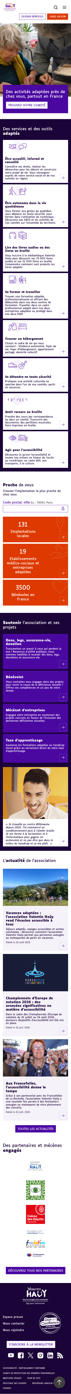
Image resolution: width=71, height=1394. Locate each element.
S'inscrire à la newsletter (31, 1344)
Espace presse (13, 1317)
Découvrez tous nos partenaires (35, 1270)
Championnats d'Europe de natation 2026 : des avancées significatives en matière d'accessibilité (29, 1003)
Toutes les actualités (36, 1129)
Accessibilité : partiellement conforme (24, 1368)
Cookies (7, 1388)
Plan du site (33, 1378)
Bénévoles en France (22, 596)
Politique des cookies (14, 1383)
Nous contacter (14, 1323)
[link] (53, 1323)
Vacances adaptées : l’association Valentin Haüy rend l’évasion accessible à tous (30, 918)
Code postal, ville (28, 502)
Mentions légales (12, 1378)
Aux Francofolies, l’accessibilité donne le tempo (26, 1087)
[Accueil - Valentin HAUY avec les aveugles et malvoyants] (10, 7)
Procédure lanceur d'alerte (47, 1383)
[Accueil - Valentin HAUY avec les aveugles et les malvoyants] (35, 1296)
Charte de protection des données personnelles (29, 1373)
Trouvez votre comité (26, 105)
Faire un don (58, 16)
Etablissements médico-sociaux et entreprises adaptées (23, 565)
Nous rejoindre (13, 1330)
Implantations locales (23, 533)
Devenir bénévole (32, 16)
